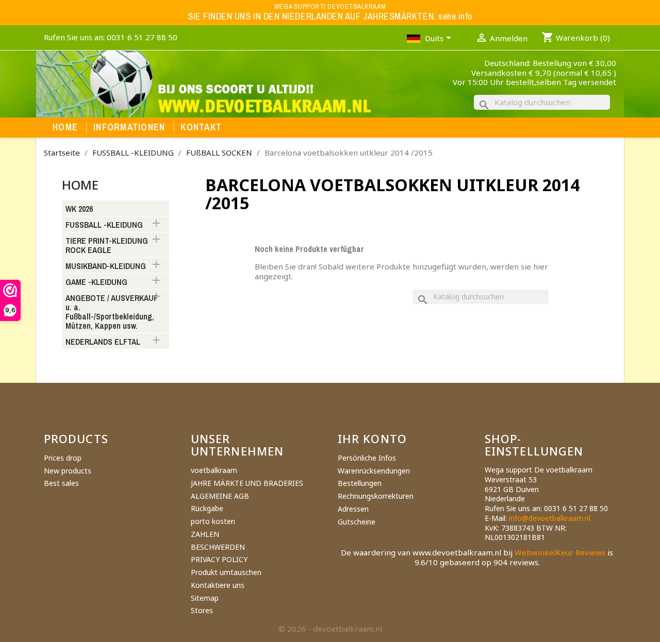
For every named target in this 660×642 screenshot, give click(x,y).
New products (67, 471)
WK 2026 (79, 209)
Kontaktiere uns (217, 585)
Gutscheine (356, 522)
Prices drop (62, 458)
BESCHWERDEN (218, 547)
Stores (202, 610)
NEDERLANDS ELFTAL (102, 342)
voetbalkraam (214, 470)
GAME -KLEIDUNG (96, 282)
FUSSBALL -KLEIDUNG (104, 225)
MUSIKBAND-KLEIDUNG (105, 266)
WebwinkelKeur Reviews (560, 552)
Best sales (61, 483)
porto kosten (213, 521)
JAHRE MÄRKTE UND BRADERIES (247, 483)
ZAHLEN (205, 534)
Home (65, 127)
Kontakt (201, 127)
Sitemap (205, 598)
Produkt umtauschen (226, 572)
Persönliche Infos (367, 458)
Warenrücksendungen (374, 471)
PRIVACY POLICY (219, 559)
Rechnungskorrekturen (376, 496)
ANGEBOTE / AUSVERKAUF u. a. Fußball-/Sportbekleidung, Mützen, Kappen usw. (111, 312)
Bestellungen (360, 483)
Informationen (129, 127)
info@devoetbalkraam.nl (549, 518)
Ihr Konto (372, 438)
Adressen (353, 509)
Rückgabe (207, 508)
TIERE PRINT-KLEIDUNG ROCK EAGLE (106, 246)
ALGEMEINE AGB (220, 496)
